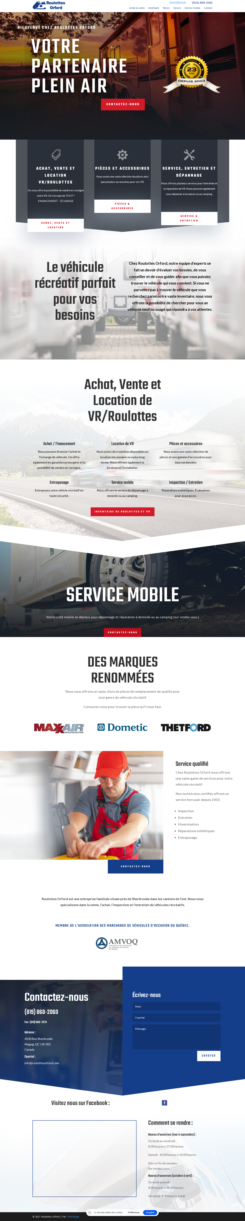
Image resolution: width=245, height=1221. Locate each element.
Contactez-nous (123, 104)
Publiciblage (72, 1216)
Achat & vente (137, 8)
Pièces (166, 8)
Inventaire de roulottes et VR (122, 512)
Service (177, 8)
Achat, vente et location (55, 225)
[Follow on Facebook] (164, 1102)
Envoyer (209, 1055)
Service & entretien (189, 218)
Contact (208, 8)
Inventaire (153, 8)
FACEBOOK (178, 2)
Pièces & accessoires (122, 206)
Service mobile (192, 8)
